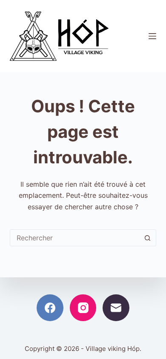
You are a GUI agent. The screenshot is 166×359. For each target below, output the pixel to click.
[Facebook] (50, 307)
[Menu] (152, 36)
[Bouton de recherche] (148, 238)
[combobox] (74, 237)
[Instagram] (83, 307)
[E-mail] (116, 307)
